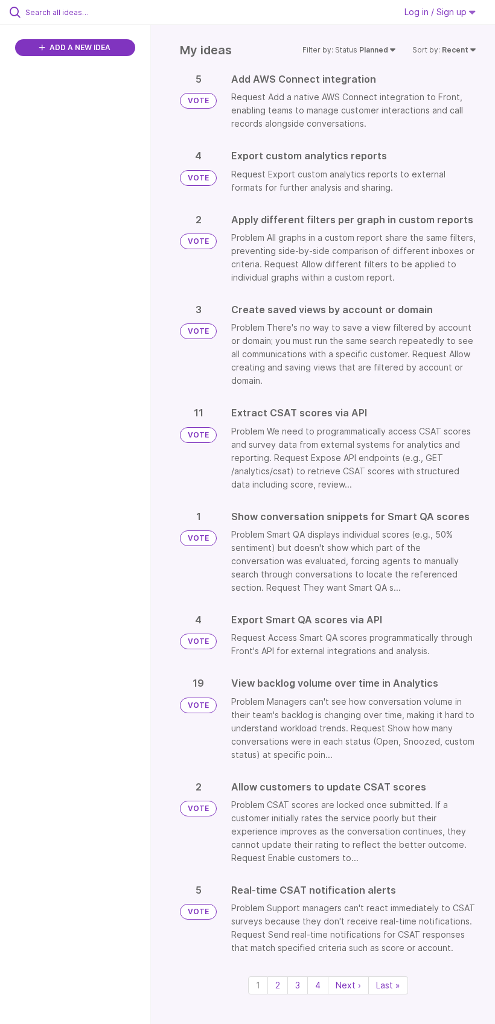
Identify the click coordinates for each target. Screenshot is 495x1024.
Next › (348, 985)
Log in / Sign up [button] (436, 12)
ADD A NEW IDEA (79, 47)
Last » (388, 985)
